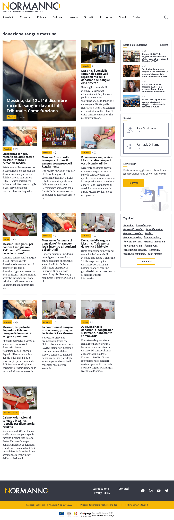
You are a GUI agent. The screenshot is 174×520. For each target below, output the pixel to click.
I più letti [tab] (164, 44)
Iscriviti (133, 182)
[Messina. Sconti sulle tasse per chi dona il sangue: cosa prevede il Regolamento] (59, 138)
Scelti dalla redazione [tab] (135, 44)
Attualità (8, 17)
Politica (41, 17)
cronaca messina (133, 233)
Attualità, (7, 413)
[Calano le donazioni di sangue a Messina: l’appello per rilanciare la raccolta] (20, 398)
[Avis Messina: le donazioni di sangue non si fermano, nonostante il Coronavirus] (98, 309)
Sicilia (136, 17)
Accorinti (154, 249)
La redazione (101, 489)
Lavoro (73, 17)
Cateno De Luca (152, 237)
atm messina (155, 254)
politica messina (133, 245)
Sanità (6, 239)
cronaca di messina (155, 241)
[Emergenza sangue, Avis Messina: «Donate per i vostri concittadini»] (98, 138)
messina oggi (144, 225)
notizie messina (133, 241)
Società (88, 17)
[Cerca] (166, 17)
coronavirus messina (135, 249)
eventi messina (155, 229)
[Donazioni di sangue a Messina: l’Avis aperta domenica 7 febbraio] (98, 222)
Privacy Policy (101, 493)
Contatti (123, 489)
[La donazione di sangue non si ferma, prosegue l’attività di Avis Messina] (59, 309)
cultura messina (133, 237)
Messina (129, 225)
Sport (122, 17)
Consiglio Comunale (135, 254)
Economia (106, 17)
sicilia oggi (151, 245)
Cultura (57, 17)
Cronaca (25, 17)
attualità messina (134, 229)
